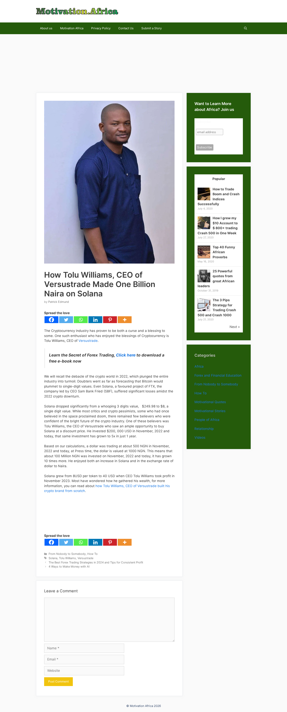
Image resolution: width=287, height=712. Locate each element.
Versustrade (88, 341)
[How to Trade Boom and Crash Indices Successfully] (204, 199)
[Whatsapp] (81, 319)
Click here (125, 355)
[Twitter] (66, 319)
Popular (218, 179)
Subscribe (203, 122)
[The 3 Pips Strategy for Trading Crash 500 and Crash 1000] (204, 310)
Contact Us (126, 28)
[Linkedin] (95, 319)
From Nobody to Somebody (67, 553)
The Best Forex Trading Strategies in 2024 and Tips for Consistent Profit (96, 562)
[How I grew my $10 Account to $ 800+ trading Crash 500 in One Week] (204, 228)
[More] (125, 319)
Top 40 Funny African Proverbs (224, 252)
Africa (199, 366)
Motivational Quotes (210, 402)
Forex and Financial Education (218, 375)
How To (92, 553)
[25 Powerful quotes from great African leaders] (204, 281)
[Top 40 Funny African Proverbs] (204, 257)
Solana (53, 558)
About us (46, 28)
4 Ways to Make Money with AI (69, 566)
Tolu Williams (67, 558)
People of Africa (206, 420)
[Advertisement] (143, 61)
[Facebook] (51, 319)
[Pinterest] (110, 319)
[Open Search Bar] (245, 28)
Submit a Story (151, 28)
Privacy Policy (101, 28)
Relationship (204, 429)
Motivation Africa (71, 28)
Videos (199, 437)
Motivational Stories (210, 411)
